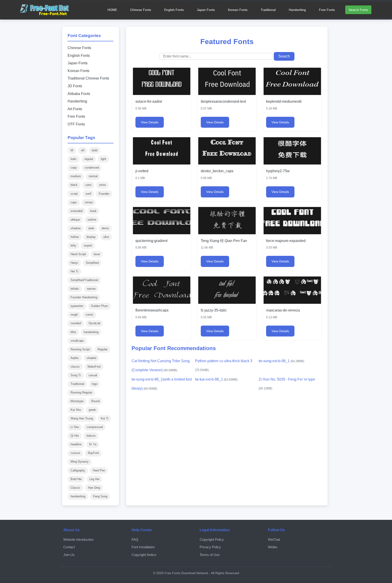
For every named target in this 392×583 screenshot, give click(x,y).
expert (88, 245)
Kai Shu (76, 409)
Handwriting (297, 10)
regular (88, 159)
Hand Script (78, 254)
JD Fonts (75, 86)
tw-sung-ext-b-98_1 (281, 361)
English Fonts (174, 10)
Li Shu (75, 427)
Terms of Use (210, 555)
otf (82, 150)
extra (102, 185)
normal (93, 176)
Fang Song (100, 496)
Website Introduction (78, 539)
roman (89, 202)
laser (97, 254)
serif (88, 193)
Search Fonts (358, 10)
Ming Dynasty (80, 461)
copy (74, 167)
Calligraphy (78, 470)
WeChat (274, 539)
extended (77, 211)
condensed (92, 167)
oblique (75, 219)
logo (94, 384)
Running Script (80, 349)
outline (92, 219)
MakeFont (94, 366)
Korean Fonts (237, 10)
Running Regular (81, 392)
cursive (75, 453)
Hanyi (74, 262)
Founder (104, 193)
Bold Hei (76, 479)
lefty (73, 245)
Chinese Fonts (140, 10)
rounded (76, 323)
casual (92, 375)
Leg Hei (94, 479)
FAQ (135, 539)
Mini (73, 332)
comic (89, 314)
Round (95, 401)
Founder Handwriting (84, 297)
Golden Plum (99, 306)
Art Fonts (75, 109)
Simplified (92, 262)
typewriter (77, 306)
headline (76, 444)
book (93, 211)
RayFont (93, 453)
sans (88, 185)
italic (74, 159)
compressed (95, 427)
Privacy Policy (210, 547)
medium (76, 176)
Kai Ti (104, 418)
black (74, 185)
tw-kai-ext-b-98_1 (216, 379)
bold (94, 150)
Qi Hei (75, 435)
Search (284, 56)
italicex (91, 435)
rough (74, 314)
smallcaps (77, 340)
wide (91, 228)
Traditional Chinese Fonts (88, 78)
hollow (75, 237)
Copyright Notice (144, 555)
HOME (112, 10)
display (91, 237)
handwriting (91, 332)
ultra (106, 237)
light (103, 159)
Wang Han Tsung (82, 418)
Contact (69, 547)
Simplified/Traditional (84, 280)
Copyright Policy (212, 539)
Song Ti (76, 375)
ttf (72, 150)
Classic (75, 487)
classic (75, 366)
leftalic (75, 288)
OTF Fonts (76, 124)
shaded (91, 358)
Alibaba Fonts (79, 94)
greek (92, 409)
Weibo (272, 547)
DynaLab (94, 323)
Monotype (77, 401)
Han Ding (94, 487)
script (74, 193)
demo (105, 228)
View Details (149, 122)
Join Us (69, 555)
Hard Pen (99, 470)
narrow (91, 288)
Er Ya (92, 444)
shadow (76, 228)
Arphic (75, 358)
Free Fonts (327, 10)
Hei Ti (74, 271)
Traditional (268, 10)
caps (74, 202)
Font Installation (143, 547)
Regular (103, 349)
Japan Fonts (206, 10)
